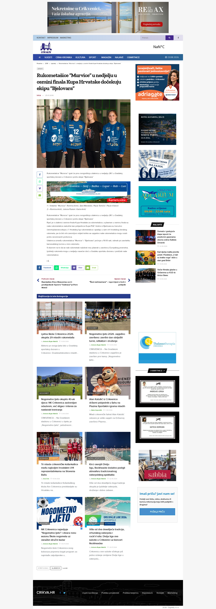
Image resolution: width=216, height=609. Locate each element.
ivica (39, 95)
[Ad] (108, 17)
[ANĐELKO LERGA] (157, 391)
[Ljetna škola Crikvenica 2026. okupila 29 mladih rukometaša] (59, 318)
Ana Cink (46, 479)
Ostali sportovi (96, 393)
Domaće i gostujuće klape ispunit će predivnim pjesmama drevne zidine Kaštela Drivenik (166, 237)
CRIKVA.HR (46, 592)
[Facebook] (178, 37)
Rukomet (44, 328)
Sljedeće (55, 568)
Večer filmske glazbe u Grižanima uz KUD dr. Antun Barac (167, 272)
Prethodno (43, 568)
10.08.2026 (56, 479)
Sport (40, 69)
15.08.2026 (113, 345)
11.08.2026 (108, 410)
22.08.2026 (163, 246)
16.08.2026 (65, 341)
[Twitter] (64, 593)
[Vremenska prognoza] (165, 47)
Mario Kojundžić (96, 410)
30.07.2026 (65, 544)
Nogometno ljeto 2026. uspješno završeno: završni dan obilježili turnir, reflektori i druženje (107, 338)
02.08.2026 (113, 479)
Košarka (44, 458)
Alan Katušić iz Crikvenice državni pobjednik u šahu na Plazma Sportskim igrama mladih (107, 403)
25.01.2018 (49, 95)
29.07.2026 (113, 547)
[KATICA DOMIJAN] (157, 427)
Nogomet (92, 328)
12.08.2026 (65, 414)
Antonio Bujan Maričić (50, 341)
